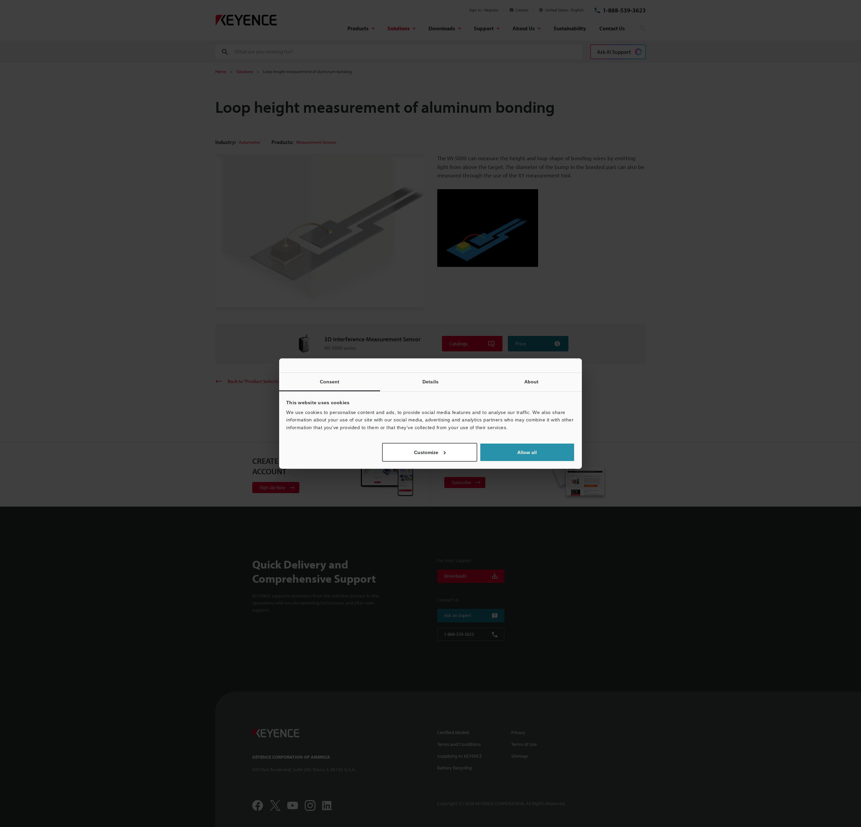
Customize (426, 452)
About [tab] (531, 381)
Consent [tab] (330, 381)
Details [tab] (430, 381)
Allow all (527, 452)
